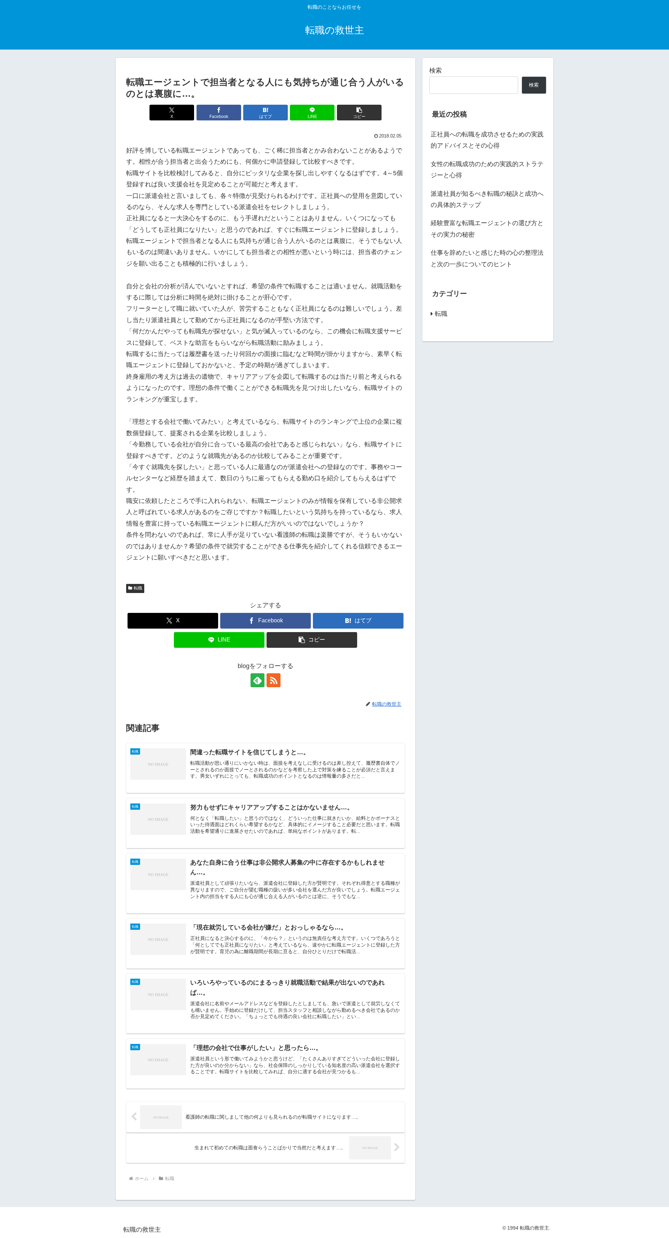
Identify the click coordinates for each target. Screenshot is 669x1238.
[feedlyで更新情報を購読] (257, 680)
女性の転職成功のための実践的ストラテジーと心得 (487, 170)
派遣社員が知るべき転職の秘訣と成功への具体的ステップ (487, 199)
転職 (138, 588)
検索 (435, 70)
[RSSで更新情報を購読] (273, 680)
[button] (359, 112)
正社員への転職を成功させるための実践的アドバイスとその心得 (487, 140)
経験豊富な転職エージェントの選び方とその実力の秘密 (487, 229)
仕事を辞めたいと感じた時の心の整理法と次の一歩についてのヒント (487, 258)
